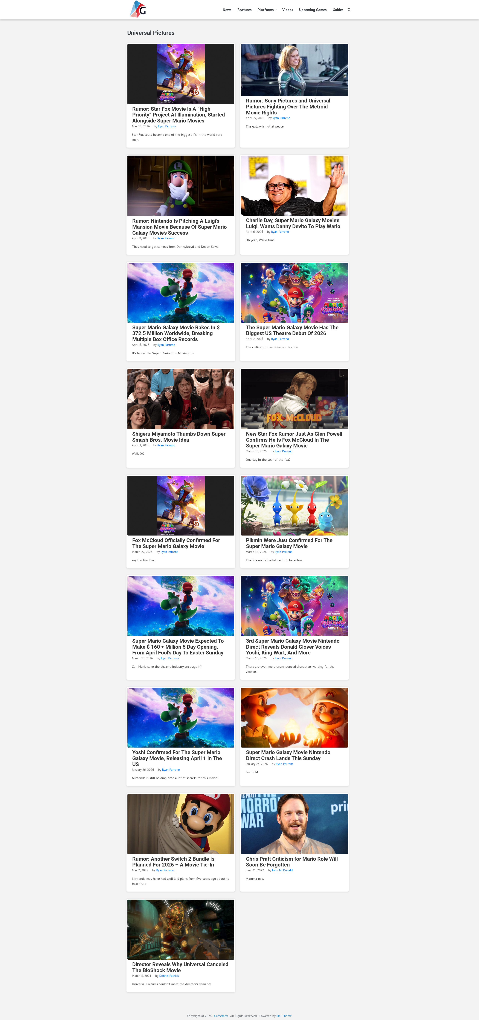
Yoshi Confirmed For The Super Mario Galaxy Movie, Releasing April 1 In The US (177, 758)
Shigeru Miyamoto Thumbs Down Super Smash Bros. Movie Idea (178, 437)
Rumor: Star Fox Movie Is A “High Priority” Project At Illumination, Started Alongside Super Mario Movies (178, 115)
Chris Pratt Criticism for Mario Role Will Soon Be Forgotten (292, 862)
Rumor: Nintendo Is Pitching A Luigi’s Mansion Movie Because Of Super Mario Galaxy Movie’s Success (179, 227)
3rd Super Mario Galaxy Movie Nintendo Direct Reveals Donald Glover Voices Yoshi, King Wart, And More (293, 647)
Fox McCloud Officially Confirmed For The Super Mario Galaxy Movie (176, 543)
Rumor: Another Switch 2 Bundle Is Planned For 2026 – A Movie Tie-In (173, 862)
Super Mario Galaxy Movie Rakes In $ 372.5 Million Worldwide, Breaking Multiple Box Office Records (176, 333)
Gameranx (221, 1016)
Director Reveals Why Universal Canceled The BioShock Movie (180, 967)
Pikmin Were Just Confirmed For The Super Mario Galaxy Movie (289, 543)
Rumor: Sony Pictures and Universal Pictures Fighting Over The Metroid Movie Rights (288, 107)
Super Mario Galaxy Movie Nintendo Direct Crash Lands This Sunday (288, 755)
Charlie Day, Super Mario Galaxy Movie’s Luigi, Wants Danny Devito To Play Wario (293, 223)
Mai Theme (284, 1016)
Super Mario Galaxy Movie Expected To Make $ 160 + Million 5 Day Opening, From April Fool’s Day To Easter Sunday (178, 647)
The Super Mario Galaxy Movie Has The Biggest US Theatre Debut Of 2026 (292, 330)
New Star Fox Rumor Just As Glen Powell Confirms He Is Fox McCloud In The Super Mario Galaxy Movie (294, 440)
